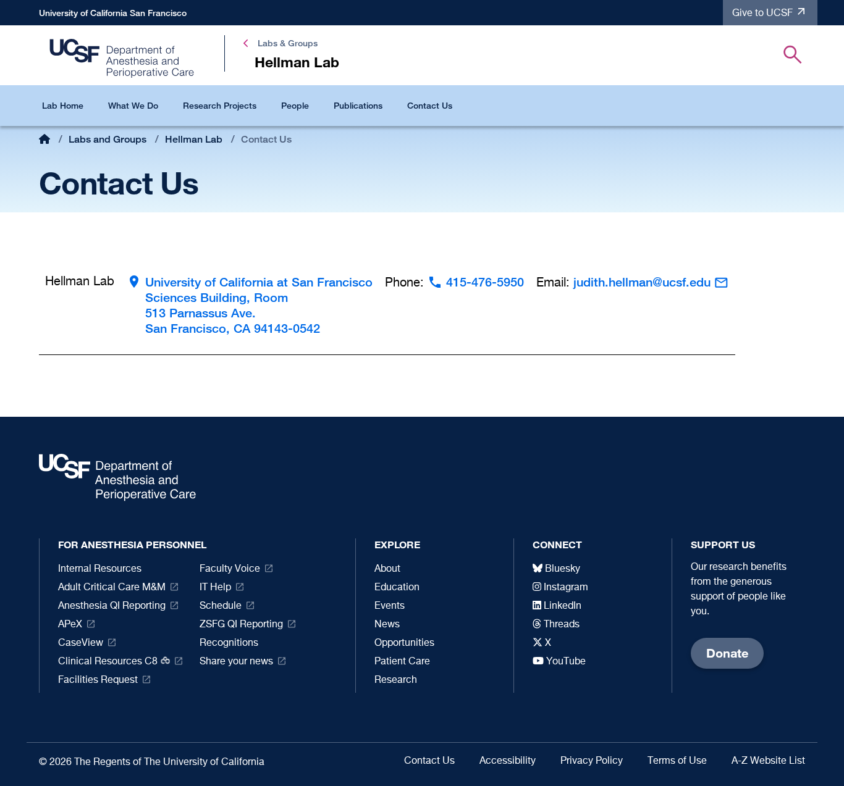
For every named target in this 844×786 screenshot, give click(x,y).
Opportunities (404, 643)
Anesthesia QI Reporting (112, 606)
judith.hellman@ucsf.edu (642, 282)
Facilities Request (98, 680)
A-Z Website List (768, 761)
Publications (358, 105)
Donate (727, 653)
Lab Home (62, 105)
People (295, 105)
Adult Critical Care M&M (112, 588)
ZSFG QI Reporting (241, 625)
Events (389, 606)
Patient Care (402, 662)
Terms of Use (677, 761)
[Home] (122, 57)
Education (397, 588)
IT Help (215, 588)
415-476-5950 (485, 282)
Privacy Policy (591, 761)
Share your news (236, 662)
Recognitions (229, 643)
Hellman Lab (193, 139)
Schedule (221, 606)
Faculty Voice (230, 569)
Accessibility (507, 761)
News (387, 625)
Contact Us (429, 105)
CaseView (80, 643)
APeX (70, 625)
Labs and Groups (107, 139)
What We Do (133, 105)
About (387, 569)
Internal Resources (99, 569)
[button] (792, 57)
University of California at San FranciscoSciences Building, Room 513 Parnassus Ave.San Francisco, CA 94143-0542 (259, 305)
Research (395, 680)
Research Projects (219, 105)
